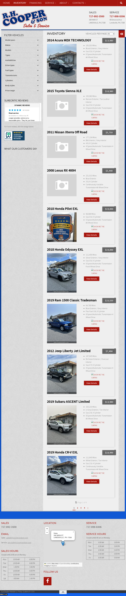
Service (49, 3)
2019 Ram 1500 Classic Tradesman (72, 300)
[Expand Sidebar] (122, 34)
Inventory (19, 3)
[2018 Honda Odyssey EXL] (62, 273)
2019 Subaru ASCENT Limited (68, 401)
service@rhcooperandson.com (19, 542)
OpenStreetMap (65, 563)
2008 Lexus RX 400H (61, 170)
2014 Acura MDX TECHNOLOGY (69, 40)
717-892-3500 (96, 16)
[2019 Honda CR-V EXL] (62, 475)
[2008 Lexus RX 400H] (62, 185)
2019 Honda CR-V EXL (62, 452)
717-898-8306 (117, 16)
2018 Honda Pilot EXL (62, 208)
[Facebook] (47, 581)
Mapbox (54, 566)
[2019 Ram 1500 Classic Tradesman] (62, 323)
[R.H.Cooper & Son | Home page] (25, 18)
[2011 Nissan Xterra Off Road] (62, 147)
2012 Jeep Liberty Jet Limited (68, 351)
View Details (91, 69)
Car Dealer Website (8, 591)
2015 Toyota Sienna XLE (64, 91)
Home (6, 3)
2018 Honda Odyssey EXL (65, 249)
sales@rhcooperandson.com (17, 538)
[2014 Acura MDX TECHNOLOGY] (62, 63)
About (63, 3)
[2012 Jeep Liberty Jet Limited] (62, 374)
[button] (62, 543)
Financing (36, 3)
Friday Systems (23, 591)
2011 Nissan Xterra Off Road (67, 132)
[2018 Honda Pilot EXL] (62, 227)
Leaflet (48, 563)
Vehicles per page (96, 34)
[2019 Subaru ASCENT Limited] (62, 425)
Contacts (78, 3)
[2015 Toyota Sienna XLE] (62, 106)
